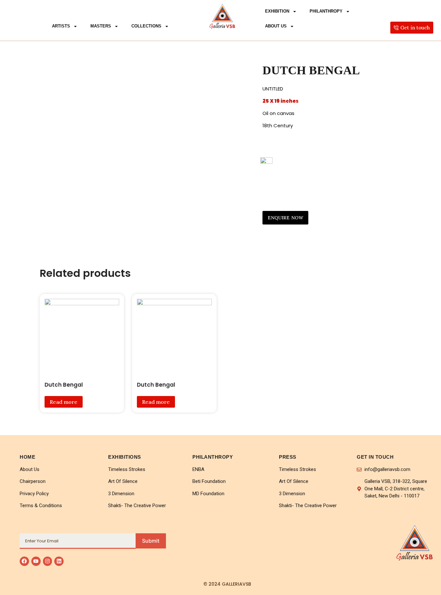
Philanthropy (326, 11)
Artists (61, 26)
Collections (146, 26)
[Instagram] (47, 561)
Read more (63, 402)
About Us (276, 26)
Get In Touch (375, 457)
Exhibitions (124, 457)
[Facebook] (24, 561)
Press (287, 457)
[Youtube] (36, 561)
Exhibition (277, 11)
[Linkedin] (59, 561)
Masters (100, 26)
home (27, 457)
